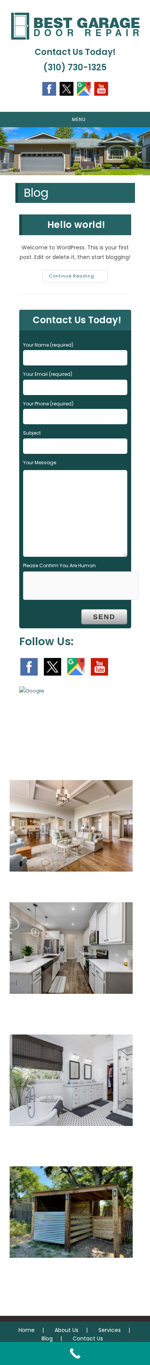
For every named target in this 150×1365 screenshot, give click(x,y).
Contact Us (88, 1338)
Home (26, 1330)
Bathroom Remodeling (71, 1141)
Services (109, 1330)
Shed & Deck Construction (71, 1273)
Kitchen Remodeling (71, 1009)
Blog (47, 1338)
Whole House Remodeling (71, 887)
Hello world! (76, 224)
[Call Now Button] (75, 1353)
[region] (75, 151)
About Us (66, 1330)
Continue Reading (78, 277)
